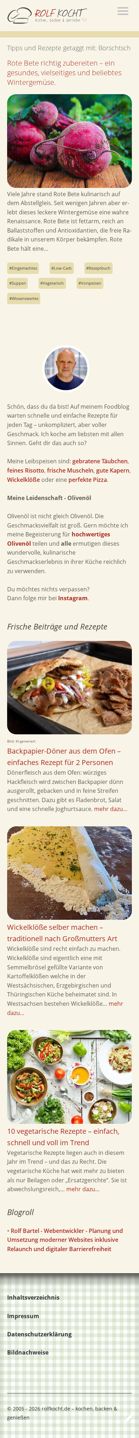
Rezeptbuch (99, 268)
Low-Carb (63, 268)
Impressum (23, 1316)
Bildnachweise (27, 1352)
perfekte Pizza (87, 480)
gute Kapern (112, 470)
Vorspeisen (91, 283)
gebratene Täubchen (100, 461)
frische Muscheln (70, 470)
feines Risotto (25, 470)
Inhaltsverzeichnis (33, 1297)
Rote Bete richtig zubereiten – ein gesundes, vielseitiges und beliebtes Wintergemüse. (64, 72)
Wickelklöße (23, 480)
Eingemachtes (24, 268)
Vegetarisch (53, 283)
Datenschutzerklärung (39, 1334)
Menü (123, 11)
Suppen (19, 283)
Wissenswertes (25, 298)
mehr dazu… (111, 809)
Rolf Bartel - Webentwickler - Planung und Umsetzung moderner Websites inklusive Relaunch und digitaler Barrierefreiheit (65, 1240)
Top (124, 1417)
